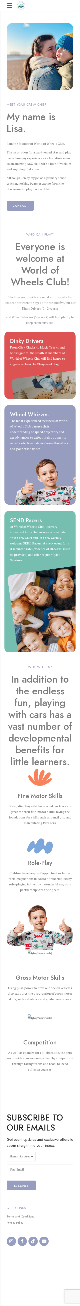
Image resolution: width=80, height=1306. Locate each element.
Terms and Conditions (20, 1216)
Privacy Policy (15, 1223)
